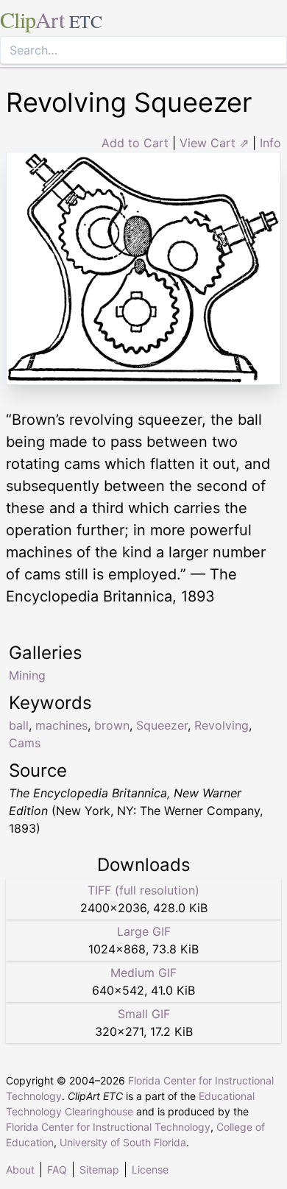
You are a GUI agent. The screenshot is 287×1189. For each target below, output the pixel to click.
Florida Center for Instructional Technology (108, 1127)
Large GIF (144, 931)
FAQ (57, 1169)
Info (270, 142)
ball (19, 725)
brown (112, 725)
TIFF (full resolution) (143, 890)
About (20, 1169)
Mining (27, 675)
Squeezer (162, 725)
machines (61, 725)
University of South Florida (123, 1142)
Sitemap (99, 1169)
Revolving (221, 725)
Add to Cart (135, 142)
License (150, 1169)
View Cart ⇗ (214, 142)
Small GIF (144, 1013)
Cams (24, 742)
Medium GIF (143, 972)
